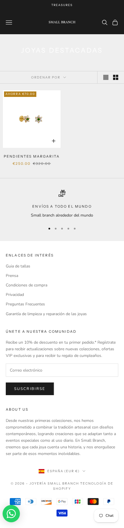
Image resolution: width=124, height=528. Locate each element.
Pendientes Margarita (32, 156)
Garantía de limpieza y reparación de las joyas (46, 314)
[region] (62, 204)
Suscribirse (30, 388)
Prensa (12, 275)
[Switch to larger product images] (105, 77)
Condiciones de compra (26, 285)
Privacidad (15, 294)
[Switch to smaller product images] (115, 77)
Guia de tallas (18, 266)
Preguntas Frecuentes (25, 304)
